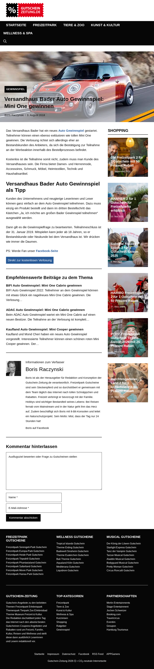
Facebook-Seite (47, 251)
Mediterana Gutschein (68, 566)
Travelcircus (113, 618)
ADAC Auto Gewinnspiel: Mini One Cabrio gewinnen (45, 309)
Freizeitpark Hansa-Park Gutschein (24, 574)
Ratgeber (61, 626)
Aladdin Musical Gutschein (121, 559)
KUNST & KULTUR (105, 25)
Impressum (53, 654)
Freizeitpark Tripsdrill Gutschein (23, 558)
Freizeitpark (62, 602)
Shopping (61, 622)
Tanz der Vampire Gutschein (122, 551)
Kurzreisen (62, 618)
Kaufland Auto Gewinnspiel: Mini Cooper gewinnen (44, 329)
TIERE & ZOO (73, 25)
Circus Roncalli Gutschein (120, 570)
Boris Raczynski (14, 115)
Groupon (111, 626)
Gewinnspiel (63, 629)
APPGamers (113, 654)
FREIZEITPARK (45, 25)
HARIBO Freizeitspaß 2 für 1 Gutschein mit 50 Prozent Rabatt (127, 297)
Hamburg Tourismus (117, 629)
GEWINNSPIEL (15, 89)
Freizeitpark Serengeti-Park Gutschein (26, 547)
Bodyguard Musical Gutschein (123, 563)
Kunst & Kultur (64, 610)
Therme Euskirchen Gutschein (72, 555)
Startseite (39, 654)
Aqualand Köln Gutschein (70, 563)
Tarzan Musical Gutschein (120, 555)
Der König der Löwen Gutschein (124, 543)
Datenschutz (68, 654)
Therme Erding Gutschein (70, 547)
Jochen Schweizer (116, 610)
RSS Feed (97, 654)
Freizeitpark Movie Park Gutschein (24, 570)
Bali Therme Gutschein (68, 559)
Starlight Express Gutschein (121, 547)
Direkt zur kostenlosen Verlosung (30, 260)
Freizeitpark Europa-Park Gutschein (25, 551)
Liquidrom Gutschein (67, 570)
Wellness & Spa (65, 614)
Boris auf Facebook (37, 428)
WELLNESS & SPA (18, 33)
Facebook (84, 654)
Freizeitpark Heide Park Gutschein (24, 555)
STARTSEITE (16, 25)
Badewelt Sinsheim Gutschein (72, 551)
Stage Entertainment (117, 606)
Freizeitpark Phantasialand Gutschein (26, 562)
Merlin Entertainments (118, 602)
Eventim (111, 622)
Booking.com (114, 614)
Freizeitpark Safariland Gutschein (24, 566)
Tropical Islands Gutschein (70, 543)
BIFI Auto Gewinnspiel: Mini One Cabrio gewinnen (44, 285)
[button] (5, 41)
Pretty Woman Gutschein (120, 566)
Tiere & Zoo (62, 606)
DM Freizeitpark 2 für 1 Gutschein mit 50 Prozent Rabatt (127, 161)
